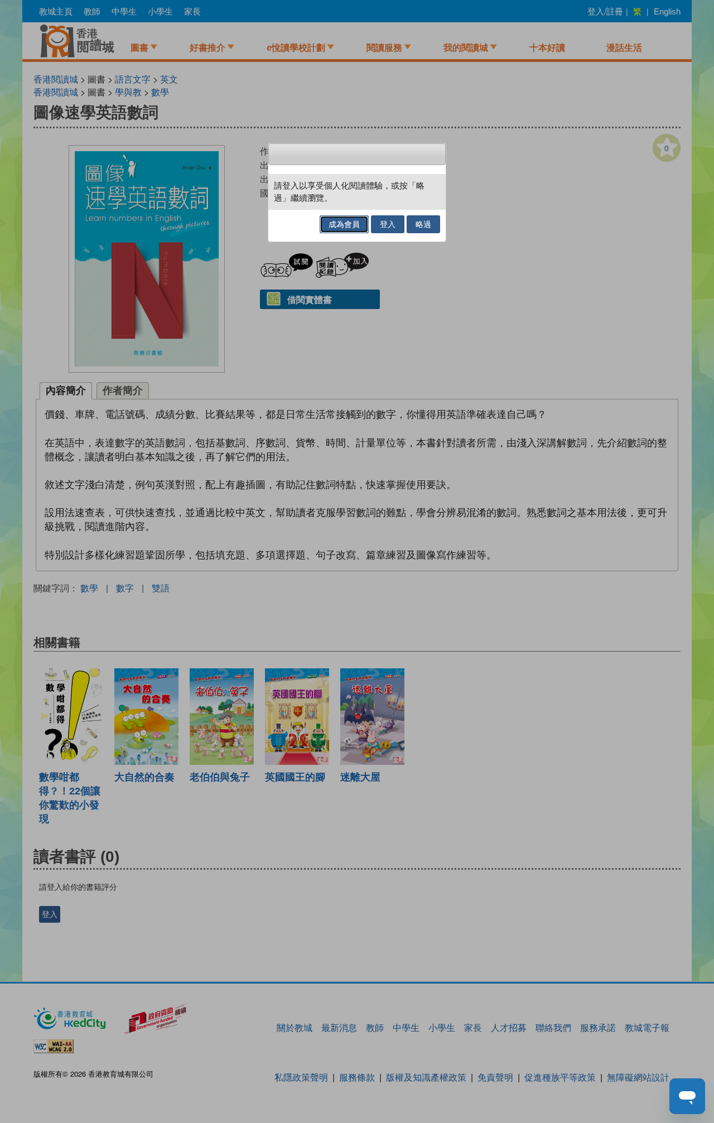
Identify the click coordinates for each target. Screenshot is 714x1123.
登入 (387, 224)
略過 (423, 224)
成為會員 (344, 224)
